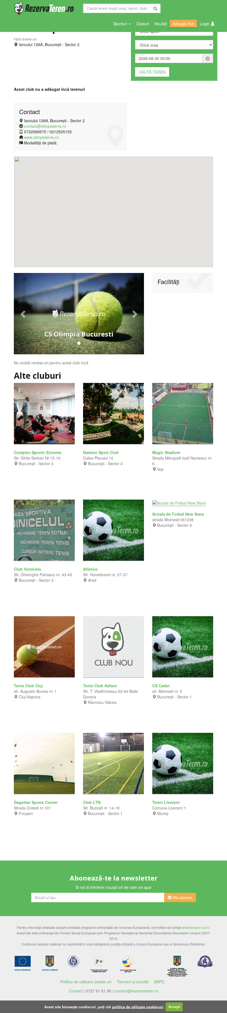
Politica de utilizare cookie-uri (85, 981)
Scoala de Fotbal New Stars (178, 514)
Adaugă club (183, 23)
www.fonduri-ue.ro (195, 927)
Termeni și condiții (132, 981)
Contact (75, 991)
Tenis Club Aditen (100, 685)
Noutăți (160, 23)
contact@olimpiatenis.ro (45, 126)
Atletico (91, 569)
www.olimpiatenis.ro (41, 137)
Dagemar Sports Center (36, 802)
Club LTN (92, 802)
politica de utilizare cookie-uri (137, 1006)
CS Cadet (161, 685)
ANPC (159, 981)
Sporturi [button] (120, 23)
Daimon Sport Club (101, 452)
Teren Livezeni (166, 802)
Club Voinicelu (28, 569)
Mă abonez (182, 897)
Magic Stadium (166, 452)
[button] (23, 313)
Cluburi (142, 23)
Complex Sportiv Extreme (38, 452)
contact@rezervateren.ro (136, 991)
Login (205, 23)
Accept (174, 1006)
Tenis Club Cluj (29, 685)
